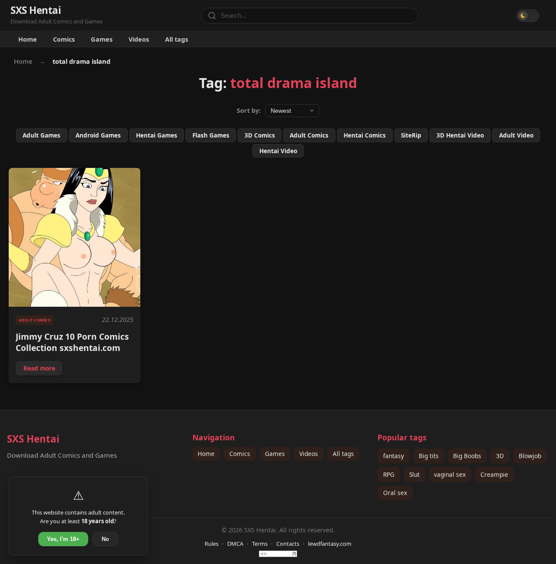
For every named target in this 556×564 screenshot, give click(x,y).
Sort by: (249, 110)
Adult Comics (309, 135)
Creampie (494, 474)
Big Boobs (467, 456)
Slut (414, 474)
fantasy (393, 456)
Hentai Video (278, 151)
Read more (43, 369)
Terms (260, 544)
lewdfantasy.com (329, 544)
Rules (211, 544)
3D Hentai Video (460, 135)
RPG (388, 474)
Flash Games (210, 135)
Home (27, 39)
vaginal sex (450, 474)
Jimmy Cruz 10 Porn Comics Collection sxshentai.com (72, 342)
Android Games (98, 135)
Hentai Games (156, 135)
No (105, 539)
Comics (64, 39)
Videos (139, 39)
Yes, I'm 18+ (63, 539)
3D (500, 456)
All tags (176, 39)
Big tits (429, 456)
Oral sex (395, 493)
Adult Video (516, 135)
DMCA (235, 544)
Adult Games (41, 135)
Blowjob (530, 456)
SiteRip (411, 135)
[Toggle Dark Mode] (527, 16)
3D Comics (260, 135)
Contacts (287, 544)
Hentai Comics (365, 135)
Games (102, 39)
